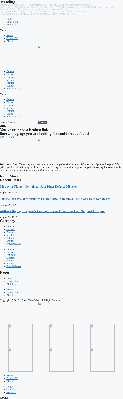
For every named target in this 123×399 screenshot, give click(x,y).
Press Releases (13, 88)
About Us (11, 24)
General (10, 71)
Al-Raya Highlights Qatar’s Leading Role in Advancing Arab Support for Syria (52, 211)
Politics (10, 82)
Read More (9, 176)
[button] (61, 30)
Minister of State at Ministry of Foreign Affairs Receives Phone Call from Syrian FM (55, 198)
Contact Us (12, 21)
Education (11, 77)
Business (10, 74)
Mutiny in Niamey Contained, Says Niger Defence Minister (38, 186)
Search (3, 122)
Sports (9, 85)
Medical (10, 80)
